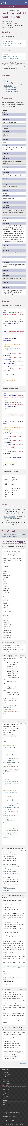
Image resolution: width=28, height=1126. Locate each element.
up (2, 546)
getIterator (5, 1100)
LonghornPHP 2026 (14, 6)
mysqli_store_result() (10, 87)
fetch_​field (5, 1085)
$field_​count (6, 1095)
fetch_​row (5, 1093)
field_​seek (5, 1096)
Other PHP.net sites (8, 1124)
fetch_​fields (6, 1089)
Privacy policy (19, 1124)
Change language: (10, 10)
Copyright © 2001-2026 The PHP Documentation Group (11, 1114)
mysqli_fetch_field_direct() (11, 513)
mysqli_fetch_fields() (9, 517)
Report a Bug (13, 536)
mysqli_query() (8, 85)
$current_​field (6, 1074)
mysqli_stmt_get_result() (11, 91)
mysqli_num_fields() (9, 509)
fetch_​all (5, 1078)
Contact (13, 1120)
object (5, 45)
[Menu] (25, 2)
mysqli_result (20, 56)
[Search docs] (22, 2)
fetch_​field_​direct (7, 1087)
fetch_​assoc (6, 1081)
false (9, 45)
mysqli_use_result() (9, 89)
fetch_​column (6, 1083)
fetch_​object (6, 1091)
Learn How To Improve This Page (11, 534)
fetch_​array (5, 1079)
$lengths (5, 1102)
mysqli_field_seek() (9, 522)
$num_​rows (5, 1104)
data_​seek (5, 1076)
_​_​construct (6, 1072)
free (4, 1098)
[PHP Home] (4, 2)
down (5, 546)
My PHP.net (6, 1120)
